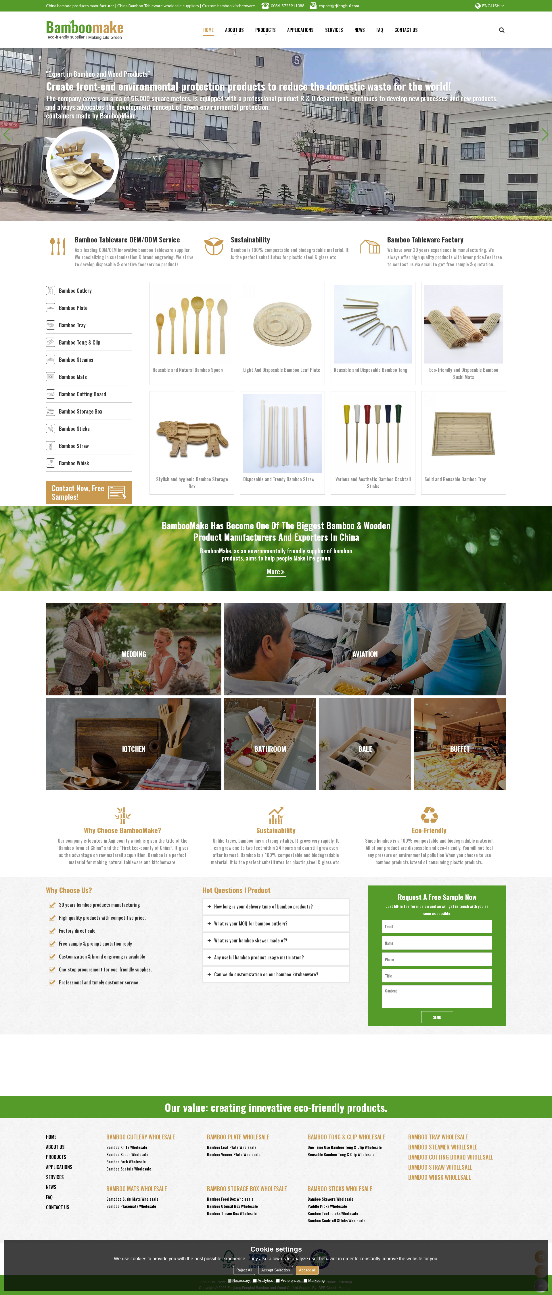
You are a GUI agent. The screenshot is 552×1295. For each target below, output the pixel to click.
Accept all (307, 1270)
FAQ (379, 29)
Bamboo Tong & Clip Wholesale (346, 1137)
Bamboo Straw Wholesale (440, 1167)
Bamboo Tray (72, 325)
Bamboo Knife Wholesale (126, 1147)
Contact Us (406, 29)
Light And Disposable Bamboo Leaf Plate (281, 369)
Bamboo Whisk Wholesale (439, 1177)
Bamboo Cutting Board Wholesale (451, 1157)
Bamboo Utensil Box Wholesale (232, 1206)
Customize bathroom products (270, 784)
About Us (234, 29)
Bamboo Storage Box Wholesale (247, 1188)
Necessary (241, 1280)
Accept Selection (275, 1270)
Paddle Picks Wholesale (327, 1206)
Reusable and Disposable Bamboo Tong (370, 369)
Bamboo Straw (74, 445)
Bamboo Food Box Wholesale (230, 1199)
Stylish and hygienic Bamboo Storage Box (192, 483)
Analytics (265, 1280)
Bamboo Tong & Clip (79, 342)
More (273, 571)
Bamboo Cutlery (75, 290)
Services (334, 29)
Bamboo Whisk (74, 463)
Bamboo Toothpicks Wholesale (333, 1213)
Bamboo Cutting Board (82, 394)
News (359, 29)
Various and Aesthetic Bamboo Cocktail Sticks (373, 483)
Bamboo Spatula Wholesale (128, 1169)
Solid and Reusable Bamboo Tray (455, 479)
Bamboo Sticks (74, 428)
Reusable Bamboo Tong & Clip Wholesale (341, 1154)
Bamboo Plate (73, 307)
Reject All (244, 1270)
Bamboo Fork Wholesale (126, 1161)
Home (208, 29)
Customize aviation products (365, 683)
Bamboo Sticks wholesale (340, 1188)
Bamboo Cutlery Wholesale (140, 1137)
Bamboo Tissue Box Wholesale (232, 1213)
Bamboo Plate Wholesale (238, 1137)
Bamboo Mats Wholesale (136, 1188)
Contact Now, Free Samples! (78, 492)
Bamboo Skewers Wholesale (330, 1199)
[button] (545, 134)
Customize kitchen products (134, 784)
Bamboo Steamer (76, 359)
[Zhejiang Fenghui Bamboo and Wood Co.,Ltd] (85, 30)
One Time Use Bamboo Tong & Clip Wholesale (345, 1147)
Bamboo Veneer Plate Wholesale (233, 1154)
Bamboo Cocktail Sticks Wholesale (336, 1220)
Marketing (316, 1280)
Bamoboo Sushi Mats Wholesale (132, 1199)
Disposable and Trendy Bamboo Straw (278, 479)
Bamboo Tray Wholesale (438, 1137)
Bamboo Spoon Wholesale (127, 1154)
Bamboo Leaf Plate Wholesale (231, 1147)
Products (265, 29)
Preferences (291, 1280)
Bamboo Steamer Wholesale (443, 1147)
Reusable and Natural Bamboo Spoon (188, 369)
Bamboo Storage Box (80, 411)
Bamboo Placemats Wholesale (131, 1206)
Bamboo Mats (73, 376)
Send (437, 1017)
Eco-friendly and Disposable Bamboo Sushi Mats (463, 373)
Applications (300, 29)
